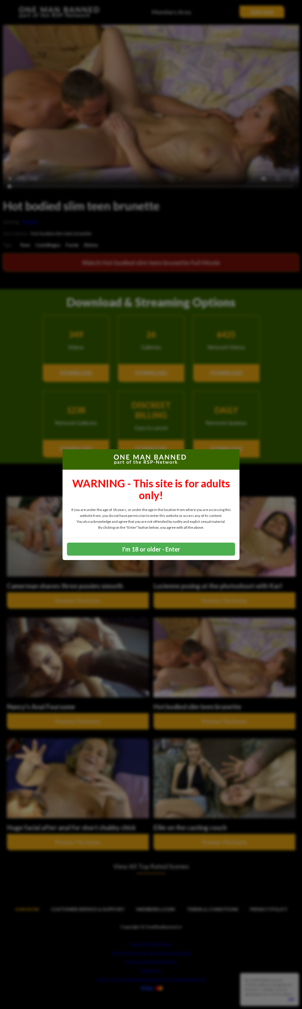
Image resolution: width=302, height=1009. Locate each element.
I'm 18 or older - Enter (151, 549)
